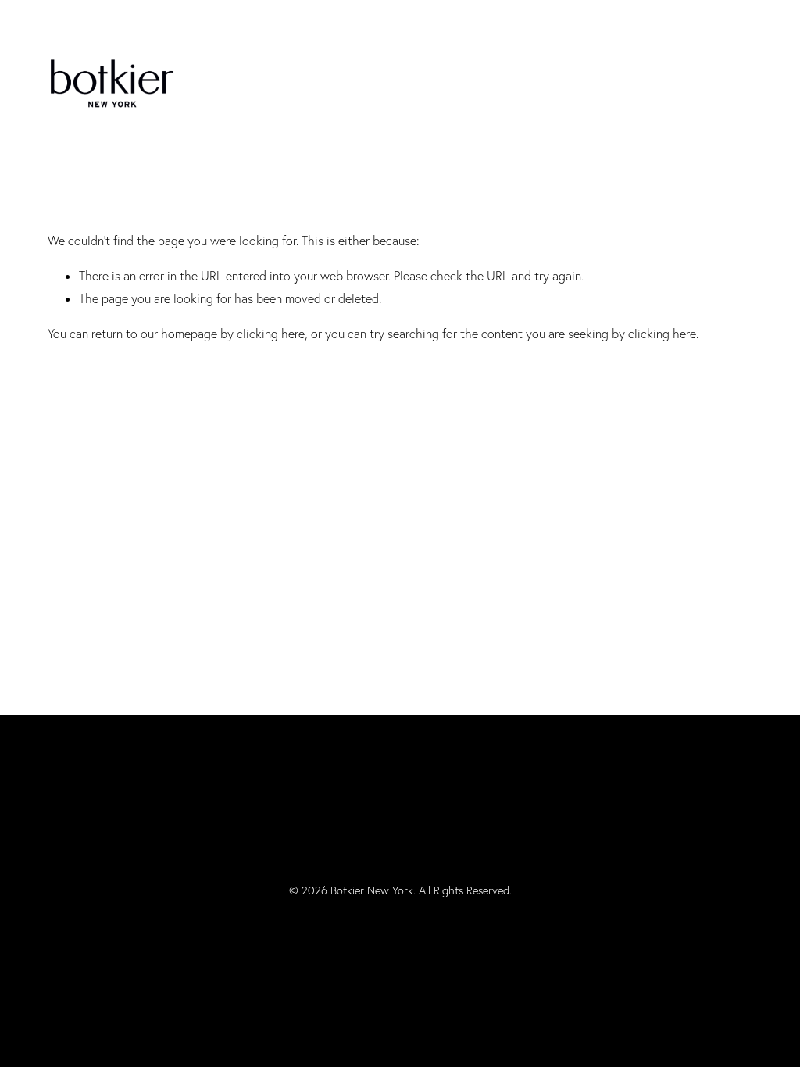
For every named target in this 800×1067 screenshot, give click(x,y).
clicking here (271, 333)
